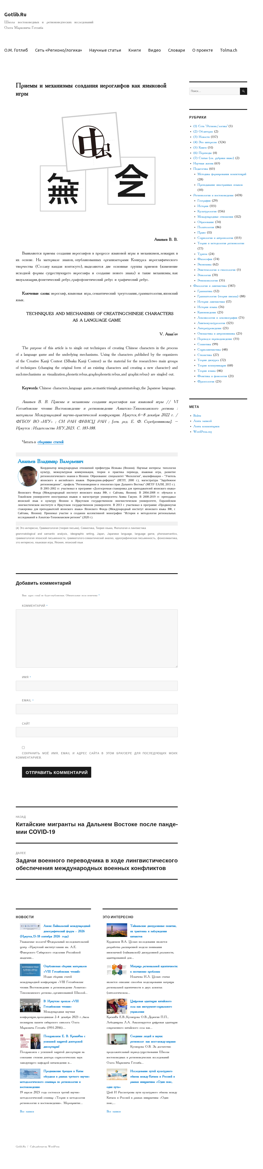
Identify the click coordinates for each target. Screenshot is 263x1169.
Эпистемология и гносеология (216, 270)
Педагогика (200, 169)
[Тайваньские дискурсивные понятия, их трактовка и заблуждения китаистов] (117, 930)
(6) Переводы (202, 153)
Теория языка (104, 528)
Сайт (26, 723)
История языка (207, 307)
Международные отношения (215, 216)
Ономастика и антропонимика (216, 333)
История (202, 206)
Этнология (204, 275)
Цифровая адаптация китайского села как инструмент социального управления (151, 1006)
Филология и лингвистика (130, 528)
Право (201, 232)
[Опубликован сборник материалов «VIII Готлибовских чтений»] (30, 969)
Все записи (27, 1111)
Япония (58, 542)
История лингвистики (211, 301)
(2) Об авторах (203, 131)
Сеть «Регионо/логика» (58, 50)
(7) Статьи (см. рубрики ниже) (213, 158)
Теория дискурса (208, 360)
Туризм (202, 254)
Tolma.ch (228, 50)
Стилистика (204, 355)
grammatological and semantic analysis (41, 534)
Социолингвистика (209, 349)
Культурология (207, 211)
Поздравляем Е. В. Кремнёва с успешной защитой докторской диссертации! (64, 1041)
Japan (100, 534)
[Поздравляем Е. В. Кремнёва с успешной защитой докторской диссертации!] (30, 1041)
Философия (204, 259)
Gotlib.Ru (15, 14)
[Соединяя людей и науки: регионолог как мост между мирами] (117, 1038)
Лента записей (202, 421)
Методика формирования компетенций (221, 174)
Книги (134, 50)
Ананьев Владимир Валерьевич (50, 461)
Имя (26, 677)
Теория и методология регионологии (220, 243)
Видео (154, 50)
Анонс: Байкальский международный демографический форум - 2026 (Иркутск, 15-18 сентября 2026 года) (55, 931)
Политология (205, 227)
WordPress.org (202, 431)
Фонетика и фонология (212, 376)
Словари (176, 50)
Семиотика (87, 528)
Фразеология (205, 381)
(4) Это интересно (27, 528)
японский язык (74, 542)
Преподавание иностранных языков (220, 185)
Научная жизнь (203, 163)
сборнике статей (50, 442)
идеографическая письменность (135, 538)
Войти (197, 415)
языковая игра (44, 542)
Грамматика (204, 291)
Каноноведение (206, 312)
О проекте (202, 50)
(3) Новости (201, 137)
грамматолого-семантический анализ (90, 538)
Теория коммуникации (211, 365)
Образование (205, 222)
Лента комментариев (206, 426)
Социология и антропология (215, 238)
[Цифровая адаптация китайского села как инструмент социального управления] (117, 1006)
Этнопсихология (207, 280)
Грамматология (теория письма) (59, 528)
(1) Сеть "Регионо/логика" (210, 126)
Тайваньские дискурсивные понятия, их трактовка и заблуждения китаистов (152, 931)
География (204, 200)
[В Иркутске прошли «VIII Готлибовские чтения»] (30, 1005)
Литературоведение (209, 328)
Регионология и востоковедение (213, 195)
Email (28, 700)
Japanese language (119, 534)
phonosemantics (167, 534)
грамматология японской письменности (40, 538)
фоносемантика (167, 538)
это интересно (24, 542)
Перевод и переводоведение (214, 339)
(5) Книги (199, 147)
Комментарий (35, 606)
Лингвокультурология (211, 323)
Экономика (204, 264)
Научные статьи (105, 50)
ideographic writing (82, 534)
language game (144, 534)
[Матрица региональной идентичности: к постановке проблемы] (117, 969)
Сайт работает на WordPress (44, 1146)
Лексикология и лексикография (217, 318)
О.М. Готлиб (16, 50)
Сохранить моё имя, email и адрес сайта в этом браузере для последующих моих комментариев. (97, 755)
